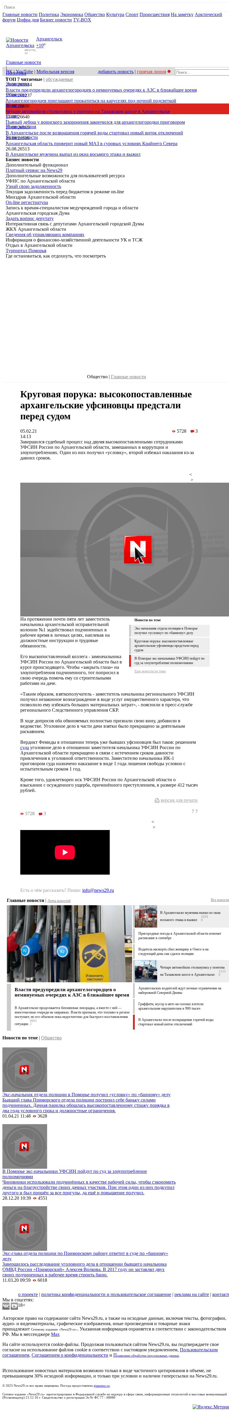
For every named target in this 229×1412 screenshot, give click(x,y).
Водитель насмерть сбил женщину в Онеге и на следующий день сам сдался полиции (173, 951)
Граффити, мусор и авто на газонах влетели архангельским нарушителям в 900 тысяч (170, 1006)
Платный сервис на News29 (34, 170)
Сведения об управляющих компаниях (45, 234)
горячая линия (151, 71)
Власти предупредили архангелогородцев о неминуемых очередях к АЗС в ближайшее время (101, 89)
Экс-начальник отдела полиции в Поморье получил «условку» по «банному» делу (166, 630)
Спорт (132, 14)
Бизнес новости (56, 19)
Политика (49, 14)
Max (55, 1334)
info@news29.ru (98, 890)
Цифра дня (28, 19)
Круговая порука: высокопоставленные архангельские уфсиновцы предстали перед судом (166, 645)
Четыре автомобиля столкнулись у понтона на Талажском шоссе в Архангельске (88, 111)
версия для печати (179, 800)
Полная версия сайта (25, 25)
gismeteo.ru (102, 1385)
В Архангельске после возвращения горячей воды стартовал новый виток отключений (94, 132)
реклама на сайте (191, 1294)
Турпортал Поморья (26, 250)
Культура (115, 14)
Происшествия (155, 14)
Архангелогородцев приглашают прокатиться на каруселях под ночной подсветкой (91, 100)
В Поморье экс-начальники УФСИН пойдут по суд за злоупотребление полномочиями (169, 660)
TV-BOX (82, 19)
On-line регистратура (27, 202)
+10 (40, 45)
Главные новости (20, 14)
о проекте (28, 1294)
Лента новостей (58, 901)
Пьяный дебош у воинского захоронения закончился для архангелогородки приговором (95, 122)
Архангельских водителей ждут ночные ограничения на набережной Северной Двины (179, 990)
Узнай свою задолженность (33, 186)
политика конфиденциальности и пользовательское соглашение (106, 1294)
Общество (94, 14)
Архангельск (49, 38)
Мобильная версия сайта (29, 1289)
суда (24, 747)
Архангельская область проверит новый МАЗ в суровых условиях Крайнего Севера (91, 143)
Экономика (71, 14)
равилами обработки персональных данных (148, 1355)
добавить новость (116, 71)
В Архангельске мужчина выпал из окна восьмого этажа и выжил (73, 154)
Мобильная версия (55, 71)
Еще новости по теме (150, 671)
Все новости (220, 900)
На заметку (182, 14)
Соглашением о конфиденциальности (70, 1355)
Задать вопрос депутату (30, 218)
